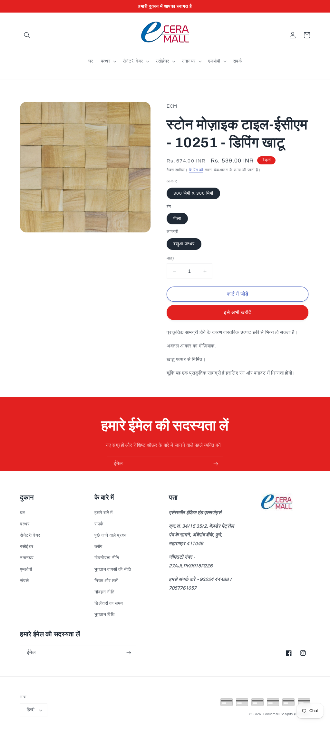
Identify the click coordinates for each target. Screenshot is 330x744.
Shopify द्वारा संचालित (295, 714)
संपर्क (24, 581)
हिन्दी (30, 710)
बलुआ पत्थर (184, 244)
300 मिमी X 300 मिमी (193, 193)
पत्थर (24, 524)
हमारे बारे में (103, 513)
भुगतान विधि (104, 614)
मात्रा (171, 258)
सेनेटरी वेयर (30, 535)
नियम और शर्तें (106, 581)
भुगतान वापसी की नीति (112, 569)
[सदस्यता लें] (216, 463)
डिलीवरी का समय (108, 603)
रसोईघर (27, 546)
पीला (177, 218)
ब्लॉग (98, 546)
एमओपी (26, 569)
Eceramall (272, 714)
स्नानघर (27, 558)
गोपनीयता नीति (106, 558)
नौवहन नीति (104, 592)
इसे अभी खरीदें (237, 312)
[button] (27, 35)
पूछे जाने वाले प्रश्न (110, 535)
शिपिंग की (196, 170)
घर (22, 513)
